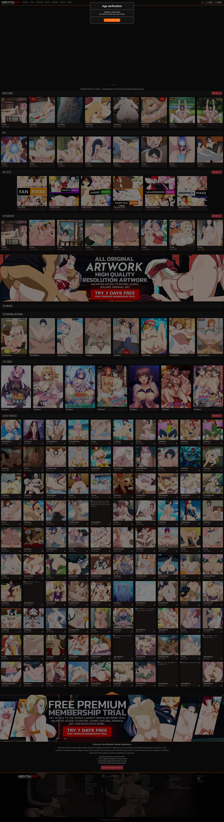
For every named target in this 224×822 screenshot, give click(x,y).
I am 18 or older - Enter (112, 20)
